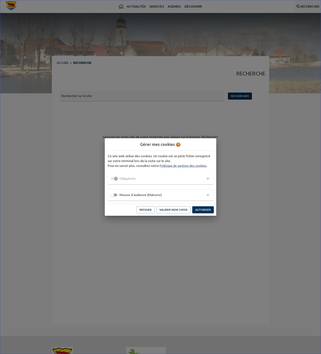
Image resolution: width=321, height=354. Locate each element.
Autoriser (203, 209)
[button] (160, 178)
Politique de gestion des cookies (183, 165)
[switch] (112, 194)
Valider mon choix (173, 209)
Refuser (146, 209)
